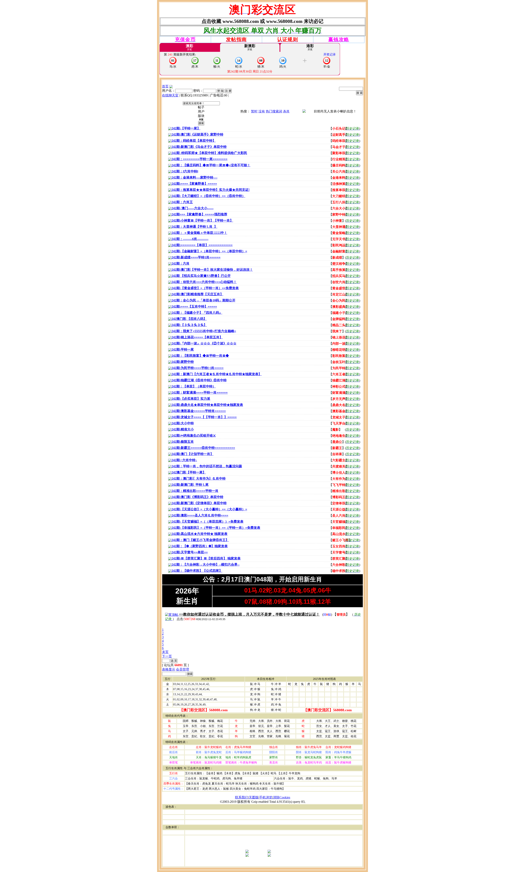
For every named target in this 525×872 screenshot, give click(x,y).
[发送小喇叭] (304, 111)
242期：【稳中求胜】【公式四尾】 (196, 570)
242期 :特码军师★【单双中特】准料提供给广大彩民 (209, 153)
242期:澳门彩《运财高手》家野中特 (197, 134)
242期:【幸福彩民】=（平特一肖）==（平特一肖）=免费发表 (215, 527)
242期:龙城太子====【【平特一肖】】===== (204, 417)
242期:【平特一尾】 (185, 128)
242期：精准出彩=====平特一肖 (194, 491)
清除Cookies (281, 797)
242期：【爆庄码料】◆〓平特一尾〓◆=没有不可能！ (210, 165)
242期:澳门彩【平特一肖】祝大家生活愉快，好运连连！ (212, 269)
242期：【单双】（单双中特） (193, 386)
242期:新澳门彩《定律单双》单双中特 (199, 503)
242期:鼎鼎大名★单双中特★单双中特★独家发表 (207, 405)
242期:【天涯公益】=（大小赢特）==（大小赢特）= (209, 509)
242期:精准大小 (182, 429)
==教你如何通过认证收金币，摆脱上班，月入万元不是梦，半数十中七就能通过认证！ (249, 614)
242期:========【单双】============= (202, 245)
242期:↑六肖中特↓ (184, 460)
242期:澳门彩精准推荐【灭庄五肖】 (197, 294)
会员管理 (182, 669)
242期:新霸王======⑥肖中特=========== (203, 448)
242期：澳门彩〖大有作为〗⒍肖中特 (198, 478)
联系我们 (241, 797)
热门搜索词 (274, 111)
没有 (261, 111)
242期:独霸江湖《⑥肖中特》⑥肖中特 (199, 380)
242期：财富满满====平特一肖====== (199, 392)
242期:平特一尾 (182, 349)
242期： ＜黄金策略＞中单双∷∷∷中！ (199, 232)
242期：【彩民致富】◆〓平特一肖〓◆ (200, 355)
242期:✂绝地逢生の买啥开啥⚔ (193, 435)
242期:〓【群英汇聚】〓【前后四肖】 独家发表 (206, 558)
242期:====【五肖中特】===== (194, 306)
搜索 (201, 123)
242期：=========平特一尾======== (199, 159)
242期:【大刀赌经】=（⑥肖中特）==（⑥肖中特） (208, 196)
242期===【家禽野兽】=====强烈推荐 (199, 214)
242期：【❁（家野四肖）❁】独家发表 (199, 546)
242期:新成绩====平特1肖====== (195, 257)
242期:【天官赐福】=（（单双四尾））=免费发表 (207, 521)
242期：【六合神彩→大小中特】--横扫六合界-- (205, 564)
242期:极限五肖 (182, 441)
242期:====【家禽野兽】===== (194, 183)
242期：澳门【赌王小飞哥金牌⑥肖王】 (200, 540)
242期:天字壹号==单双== (189, 552)
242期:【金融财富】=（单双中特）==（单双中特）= (209, 251)
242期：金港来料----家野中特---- (194, 177)
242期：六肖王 (182, 202)
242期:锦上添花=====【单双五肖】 (197, 337)
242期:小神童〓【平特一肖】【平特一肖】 (202, 220)
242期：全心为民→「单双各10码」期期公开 (203, 300)
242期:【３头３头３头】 (189, 325)
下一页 (167, 656)
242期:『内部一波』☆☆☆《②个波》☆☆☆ (203, 343)
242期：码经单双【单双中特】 (193, 140)
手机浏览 (265, 797)
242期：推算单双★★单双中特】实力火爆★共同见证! (210, 189)
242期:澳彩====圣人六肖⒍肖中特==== (199, 515)
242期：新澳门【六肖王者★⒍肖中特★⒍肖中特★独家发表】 (216, 374)
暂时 (254, 111)
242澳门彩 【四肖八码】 (189, 318)
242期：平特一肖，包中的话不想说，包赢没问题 (206, 466)
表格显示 (168, 669)
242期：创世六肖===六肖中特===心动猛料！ (204, 282)
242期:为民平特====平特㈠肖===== (197, 368)
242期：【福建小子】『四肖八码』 (196, 312)
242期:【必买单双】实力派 (190, 398)
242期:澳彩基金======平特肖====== (198, 411)
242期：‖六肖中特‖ (184, 171)
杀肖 (286, 111)
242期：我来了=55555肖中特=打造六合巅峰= (203, 331)
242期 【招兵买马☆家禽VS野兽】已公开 (201, 275)
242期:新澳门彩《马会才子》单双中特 (199, 146)
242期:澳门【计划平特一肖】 (192, 454)
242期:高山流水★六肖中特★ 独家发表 (199, 534)
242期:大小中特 (182, 423)
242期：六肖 (180, 263)
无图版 (254, 797)
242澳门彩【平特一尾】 (188, 472)
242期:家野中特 (182, 362)
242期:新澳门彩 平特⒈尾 (190, 484)
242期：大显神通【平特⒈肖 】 (194, 226)
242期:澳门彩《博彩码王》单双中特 (197, 497)
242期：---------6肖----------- (189, 239)
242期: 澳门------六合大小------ (192, 208)
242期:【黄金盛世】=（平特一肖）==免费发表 (205, 288)
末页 (165, 652)
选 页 (174, 660)
